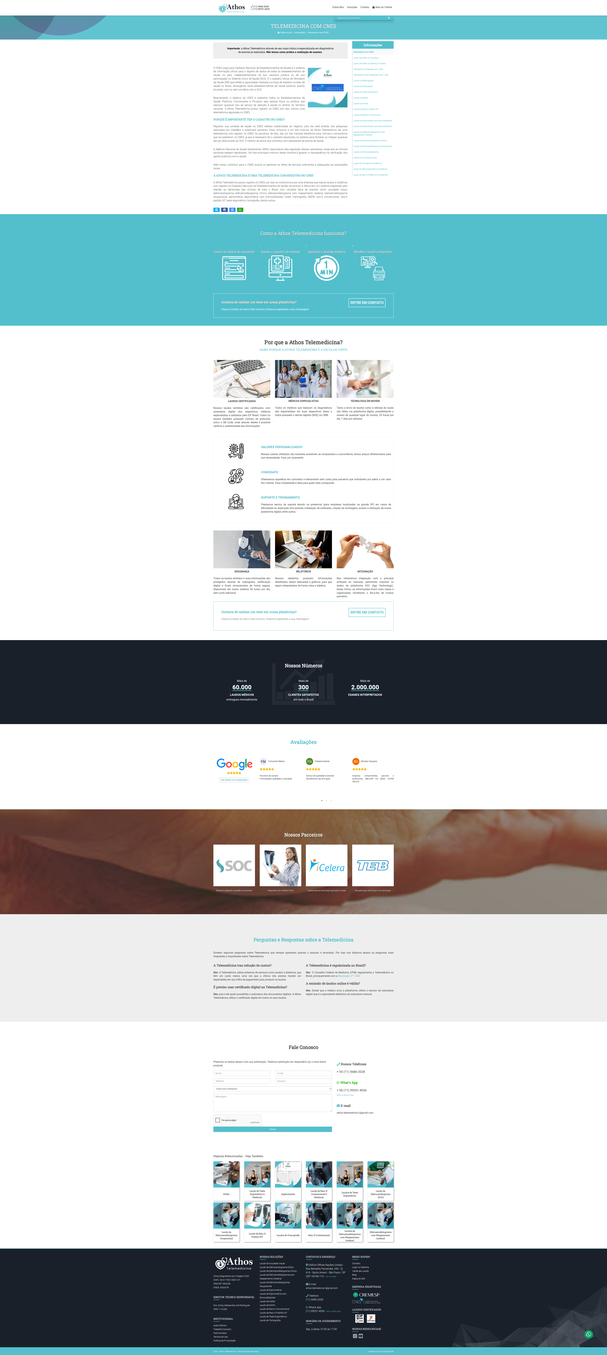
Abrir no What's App (345, 1095)
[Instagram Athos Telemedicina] (355, 1336)
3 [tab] (331, 800)
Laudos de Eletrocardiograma (366, 152)
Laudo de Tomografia (270, 1320)
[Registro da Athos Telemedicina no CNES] (366, 1300)
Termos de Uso (220, 1337)
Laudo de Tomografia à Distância (367, 163)
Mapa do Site (358, 1278)
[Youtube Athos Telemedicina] (361, 1336)
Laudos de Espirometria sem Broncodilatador (372, 121)
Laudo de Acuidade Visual (272, 1263)
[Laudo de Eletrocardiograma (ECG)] (381, 1174)
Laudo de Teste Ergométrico (273, 1316)
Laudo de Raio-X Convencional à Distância (319, 1194)
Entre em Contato (367, 303)
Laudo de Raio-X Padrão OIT (257, 1235)
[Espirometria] (288, 1174)
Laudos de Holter (360, 103)
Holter (226, 1194)
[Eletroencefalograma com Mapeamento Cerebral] (381, 1216)
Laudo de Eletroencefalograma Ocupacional (226, 1235)
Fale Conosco (220, 1333)
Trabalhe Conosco (222, 1329)
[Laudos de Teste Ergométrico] (350, 1174)
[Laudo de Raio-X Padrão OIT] (257, 1216)
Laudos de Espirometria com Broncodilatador (372, 126)
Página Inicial (286, 32)
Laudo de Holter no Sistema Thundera (369, 63)
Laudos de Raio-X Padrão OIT (365, 109)
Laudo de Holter (267, 1301)
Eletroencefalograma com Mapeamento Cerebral (381, 1235)
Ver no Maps (331, 1276)
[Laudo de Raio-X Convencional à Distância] (319, 1174)
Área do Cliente (383, 7)
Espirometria (288, 1194)
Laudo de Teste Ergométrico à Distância (370, 169)
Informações (299, 32)
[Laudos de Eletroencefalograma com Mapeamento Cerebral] (350, 1216)
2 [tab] (326, 800)
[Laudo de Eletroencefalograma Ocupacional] (226, 1216)
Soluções (352, 7)
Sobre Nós (338, 7)
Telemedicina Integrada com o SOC (368, 69)
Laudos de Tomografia (363, 86)
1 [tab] (321, 800)
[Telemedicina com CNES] (326, 87)
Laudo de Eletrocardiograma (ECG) (380, 1194)
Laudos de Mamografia (363, 81)
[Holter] (226, 1174)
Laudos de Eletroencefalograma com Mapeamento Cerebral (369, 133)
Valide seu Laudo (360, 1271)
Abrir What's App (334, 1311)
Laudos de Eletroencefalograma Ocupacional (372, 146)
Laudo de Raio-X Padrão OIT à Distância (370, 175)
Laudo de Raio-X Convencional (274, 1309)
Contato (364, 7)
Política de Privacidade (224, 1340)
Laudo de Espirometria (271, 1290)
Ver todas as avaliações (234, 779)
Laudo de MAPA (267, 1305)
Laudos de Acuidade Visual (365, 158)
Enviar (273, 1129)
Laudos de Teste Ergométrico (365, 92)
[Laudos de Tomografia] (288, 1216)
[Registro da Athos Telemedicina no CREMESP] (366, 1294)
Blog (354, 1275)
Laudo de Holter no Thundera (365, 58)
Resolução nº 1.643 (349, 975)
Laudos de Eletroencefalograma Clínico (370, 141)
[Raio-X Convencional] (319, 1216)
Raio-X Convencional (319, 1235)
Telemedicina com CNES (363, 52)
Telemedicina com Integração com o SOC (371, 75)
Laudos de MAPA (360, 98)
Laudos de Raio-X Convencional (366, 115)
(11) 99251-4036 (261, 9)
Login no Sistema (360, 1267)
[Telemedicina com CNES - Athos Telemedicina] (232, 8)
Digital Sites (389, 1351)
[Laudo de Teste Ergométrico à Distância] (257, 1174)
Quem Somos (219, 1325)
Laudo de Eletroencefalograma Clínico (278, 1271)
